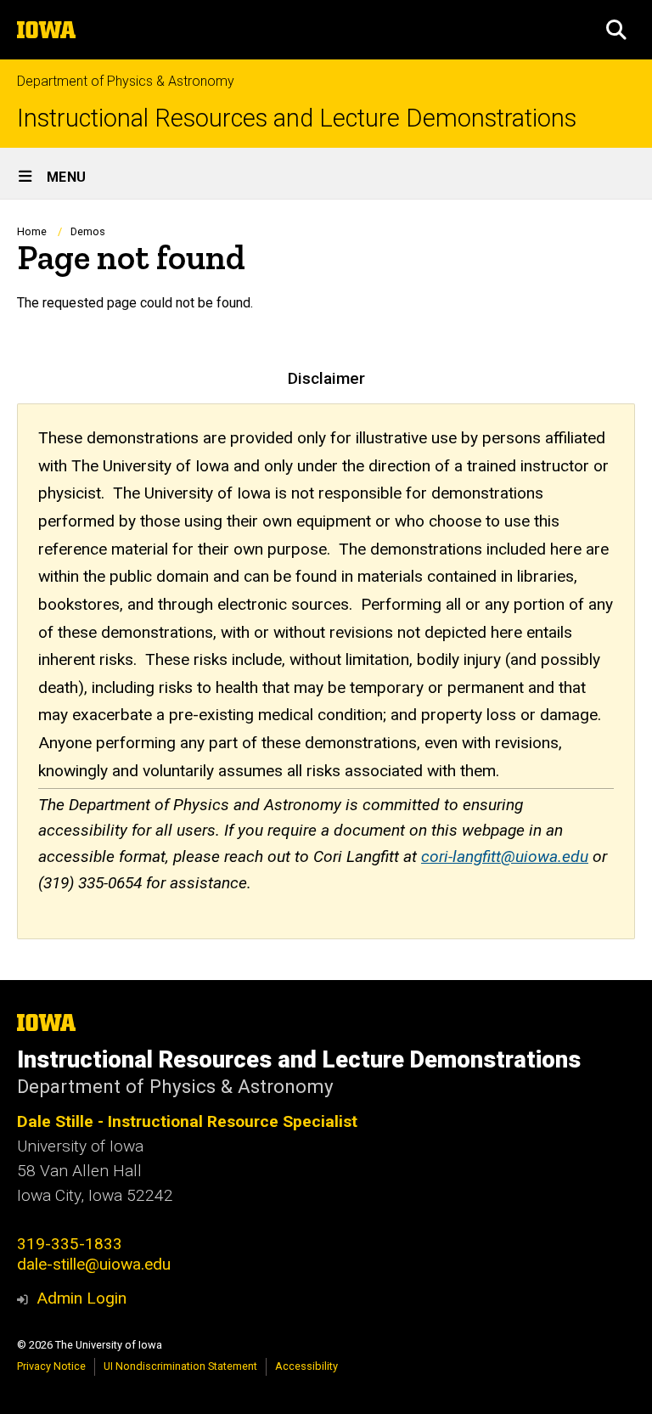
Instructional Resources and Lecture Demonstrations (296, 118)
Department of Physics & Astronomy (125, 81)
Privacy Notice (51, 1366)
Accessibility (306, 1366)
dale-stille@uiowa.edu (94, 1264)
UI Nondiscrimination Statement (180, 1366)
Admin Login (81, 1298)
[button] (616, 29)
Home (32, 231)
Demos (87, 231)
